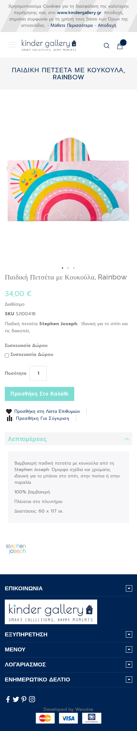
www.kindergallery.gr (79, 12)
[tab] (68, 438)
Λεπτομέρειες (27, 439)
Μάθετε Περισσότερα (72, 25)
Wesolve (84, 709)
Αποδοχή (107, 25)
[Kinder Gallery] (44, 45)
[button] (63, 268)
